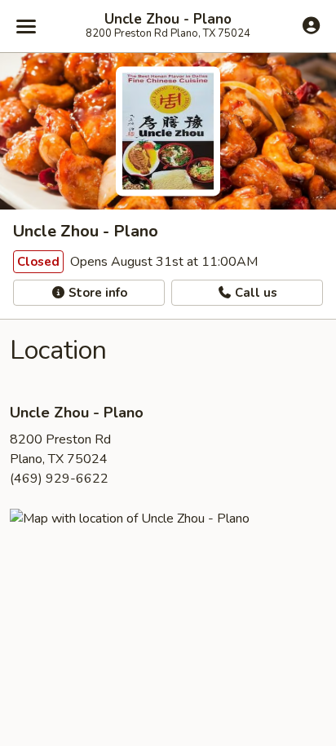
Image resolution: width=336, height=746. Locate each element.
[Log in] (311, 25)
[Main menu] (26, 26)
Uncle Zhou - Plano (168, 19)
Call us (254, 293)
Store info (96, 293)
